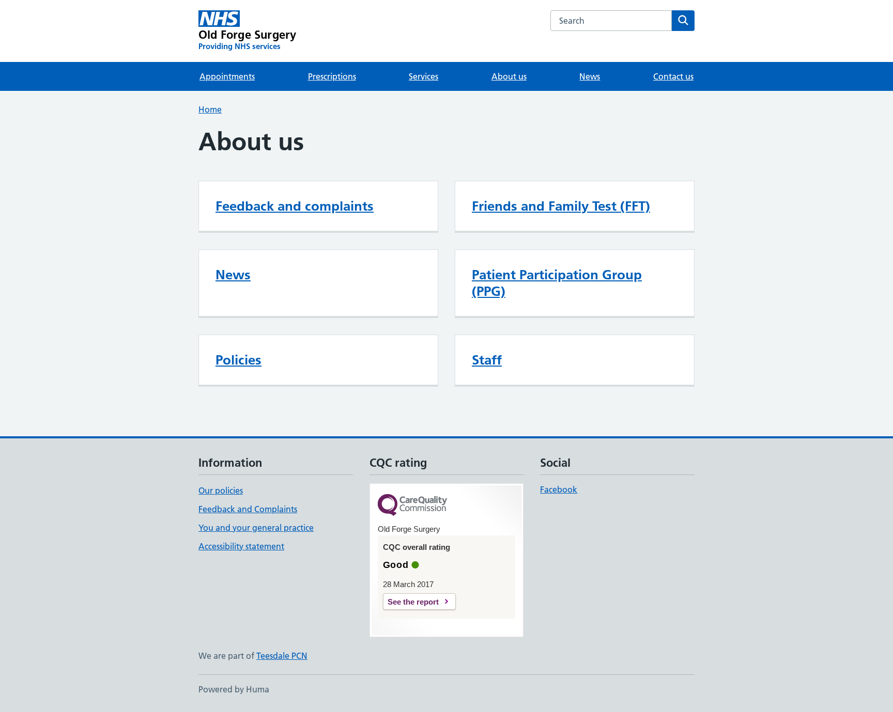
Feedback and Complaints (247, 509)
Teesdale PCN (281, 656)
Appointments (227, 76)
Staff (487, 360)
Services (423, 76)
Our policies (220, 490)
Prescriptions (332, 76)
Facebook (558, 489)
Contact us (673, 76)
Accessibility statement (241, 546)
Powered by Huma (233, 689)
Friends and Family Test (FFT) (561, 206)
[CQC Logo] (412, 505)
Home (210, 109)
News (589, 76)
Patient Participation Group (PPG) (557, 282)
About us (509, 76)
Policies (238, 360)
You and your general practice (256, 528)
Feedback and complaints (294, 206)
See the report (413, 601)
